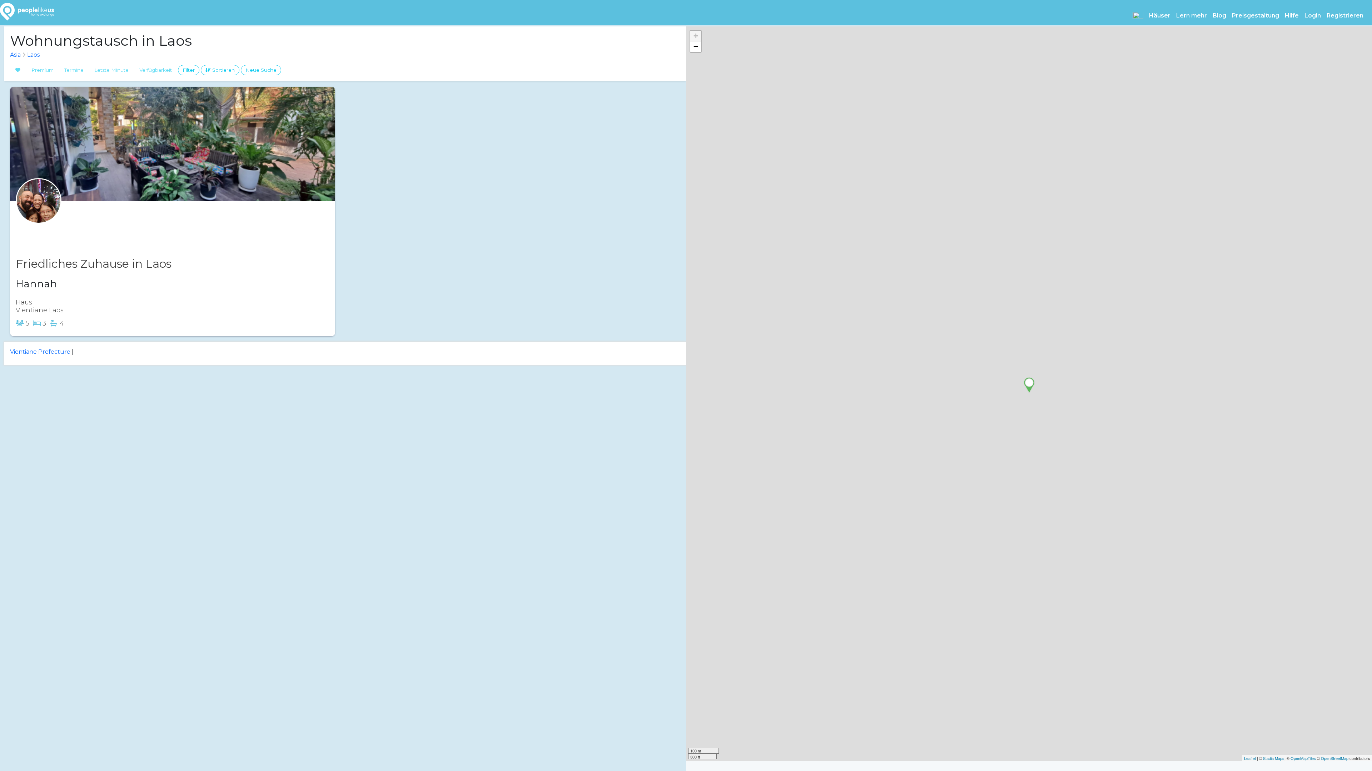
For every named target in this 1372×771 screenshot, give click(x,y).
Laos (33, 54)
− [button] (696, 46)
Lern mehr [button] (1191, 15)
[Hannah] (38, 214)
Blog (1219, 15)
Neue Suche (261, 70)
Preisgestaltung (1255, 15)
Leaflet (1250, 758)
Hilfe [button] (1292, 15)
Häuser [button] (1159, 15)
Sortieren (223, 70)
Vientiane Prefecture (40, 351)
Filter (189, 70)
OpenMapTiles (1303, 758)
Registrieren (1345, 15)
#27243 (65, 229)
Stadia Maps (1273, 758)
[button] (1138, 15)
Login (1312, 15)
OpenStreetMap (1334, 758)
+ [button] (696, 35)
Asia (15, 54)
